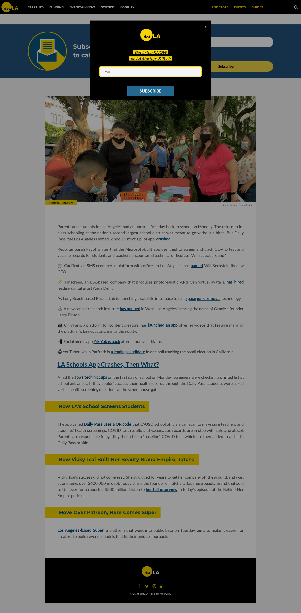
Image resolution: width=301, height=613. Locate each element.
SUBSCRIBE (150, 90)
